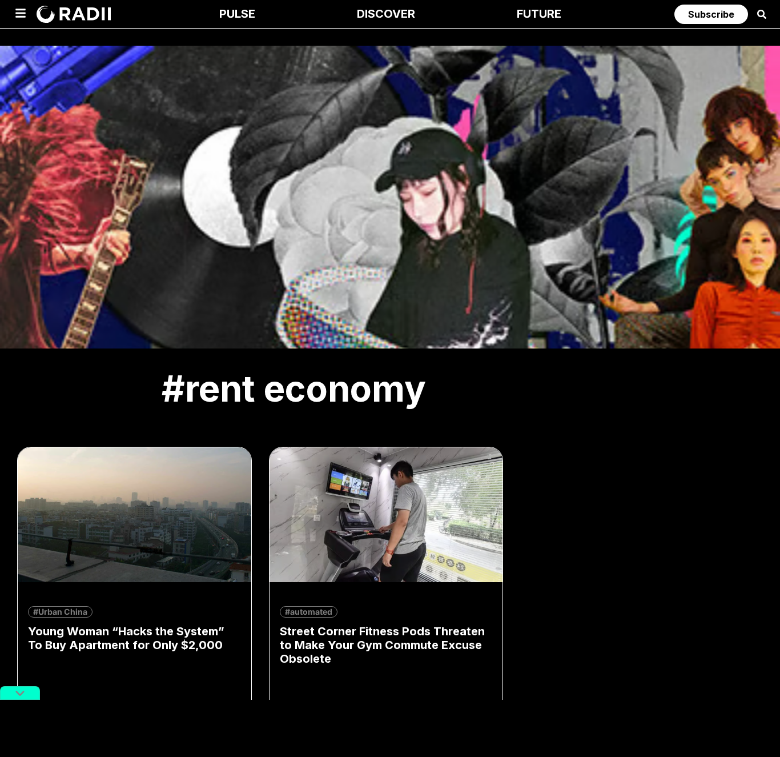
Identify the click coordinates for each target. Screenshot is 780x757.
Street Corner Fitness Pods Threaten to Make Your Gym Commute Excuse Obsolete (382, 645)
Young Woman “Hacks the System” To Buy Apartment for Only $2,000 (126, 638)
